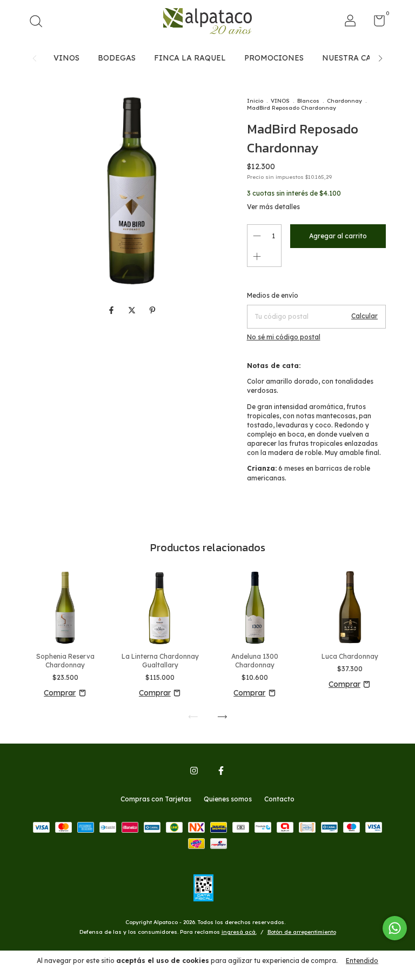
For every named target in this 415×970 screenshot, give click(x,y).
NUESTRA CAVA (351, 58)
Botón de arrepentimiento (301, 931)
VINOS (66, 58)
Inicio (255, 100)
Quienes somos (228, 799)
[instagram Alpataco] (194, 770)
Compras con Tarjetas (156, 799)
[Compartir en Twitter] (133, 311)
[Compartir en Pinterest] (152, 311)
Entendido (362, 960)
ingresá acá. (239, 931)
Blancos (308, 100)
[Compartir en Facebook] (112, 311)
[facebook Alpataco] (221, 770)
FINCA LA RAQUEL (190, 58)
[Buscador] (39, 22)
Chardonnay (344, 100)
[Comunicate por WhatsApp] (395, 928)
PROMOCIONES (274, 58)
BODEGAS (117, 58)
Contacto (279, 799)
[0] (375, 23)
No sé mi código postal (283, 337)
